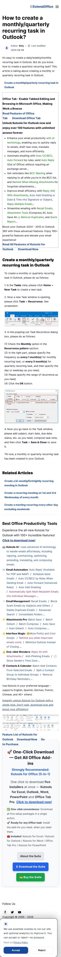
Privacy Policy (20, 942)
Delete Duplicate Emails (21, 610)
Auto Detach (16, 628)
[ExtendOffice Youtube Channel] (19, 908)
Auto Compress (37, 628)
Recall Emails (39, 601)
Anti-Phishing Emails (37, 656)
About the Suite (30, 852)
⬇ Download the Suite (30, 862)
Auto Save (49, 623)
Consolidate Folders (30, 614)
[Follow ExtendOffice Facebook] (5, 908)
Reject (42, 950)
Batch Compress (29, 623)
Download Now (28, 249)
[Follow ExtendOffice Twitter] (12, 908)
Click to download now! (18, 540)
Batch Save (35, 619)
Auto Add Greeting (30, 587)
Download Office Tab (26, 118)
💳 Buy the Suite (30, 873)
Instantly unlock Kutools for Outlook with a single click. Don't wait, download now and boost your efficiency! (27, 705)
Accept (16, 950)
